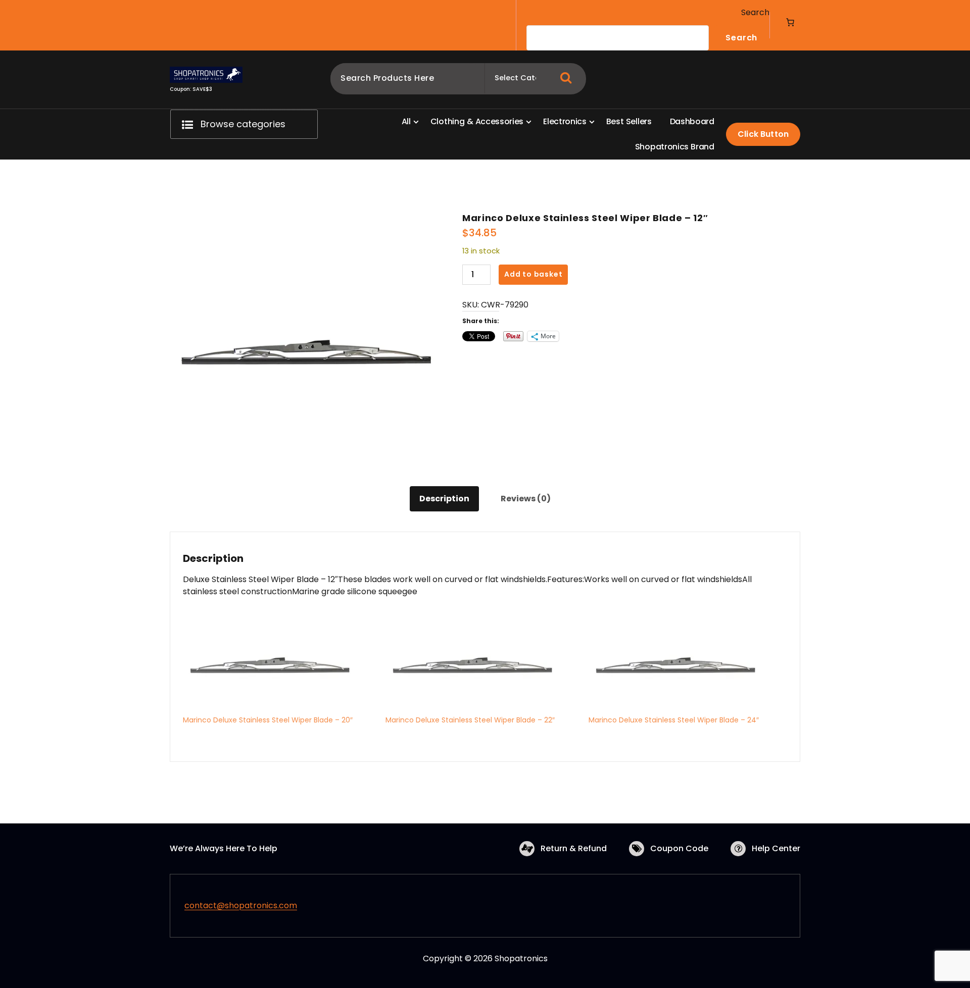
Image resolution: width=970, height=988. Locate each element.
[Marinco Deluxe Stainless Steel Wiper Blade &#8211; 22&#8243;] (481, 664)
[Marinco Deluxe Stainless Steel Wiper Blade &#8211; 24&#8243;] (685, 664)
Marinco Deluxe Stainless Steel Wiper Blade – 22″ (470, 720)
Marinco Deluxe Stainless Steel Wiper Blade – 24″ (674, 720)
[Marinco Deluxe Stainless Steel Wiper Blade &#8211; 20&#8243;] (279, 664)
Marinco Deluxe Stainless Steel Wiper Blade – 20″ (268, 720)
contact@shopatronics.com (240, 905)
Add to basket (533, 274)
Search (755, 12)
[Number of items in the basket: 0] (790, 22)
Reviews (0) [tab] (526, 498)
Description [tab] (444, 498)
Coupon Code (679, 848)
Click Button (763, 134)
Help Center (776, 848)
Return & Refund (574, 848)
